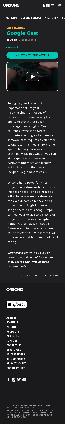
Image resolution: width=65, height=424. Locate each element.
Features (12, 39)
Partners (12, 336)
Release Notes (15, 354)
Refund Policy (15, 359)
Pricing (11, 327)
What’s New (52, 17)
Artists (11, 318)
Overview (12, 17)
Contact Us (13, 345)
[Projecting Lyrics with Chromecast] (32, 93)
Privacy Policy (16, 363)
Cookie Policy (15, 368)
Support (11, 340)
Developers (13, 350)
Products (12, 331)
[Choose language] (59, 5)
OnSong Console (31, 17)
